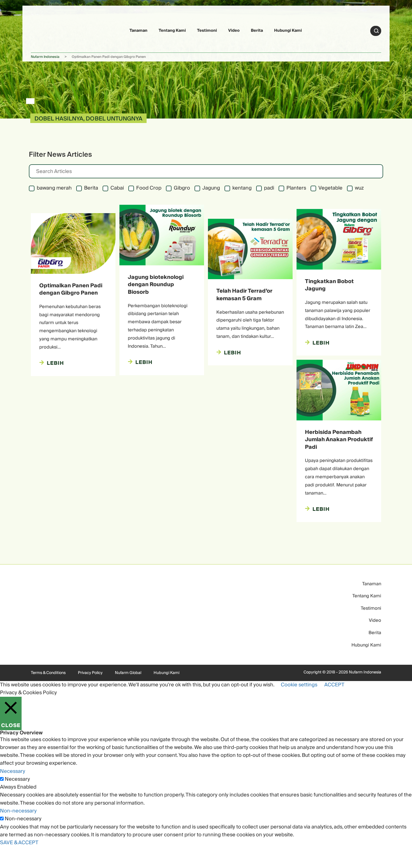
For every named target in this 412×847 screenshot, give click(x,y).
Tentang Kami (172, 30)
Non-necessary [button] (18, 811)
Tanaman (138, 30)
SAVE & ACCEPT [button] (19, 842)
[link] (44, 30)
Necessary (17, 779)
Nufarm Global (128, 673)
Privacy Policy (90, 673)
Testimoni (207, 30)
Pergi (376, 31)
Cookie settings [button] (299, 684)
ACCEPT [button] (334, 684)
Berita (257, 30)
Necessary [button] (12, 771)
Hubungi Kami (288, 30)
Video (234, 30)
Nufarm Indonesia (45, 57)
